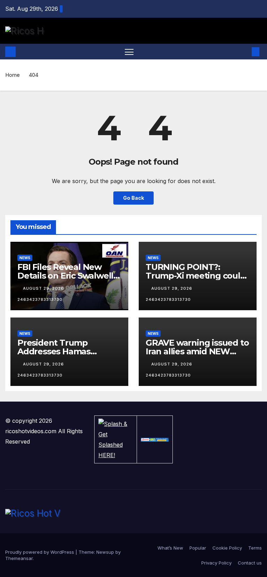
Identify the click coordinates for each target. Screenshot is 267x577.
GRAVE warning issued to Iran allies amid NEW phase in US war (197, 351)
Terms (255, 548)
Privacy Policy (216, 563)
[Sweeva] (155, 439)
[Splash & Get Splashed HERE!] (115, 439)
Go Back (133, 198)
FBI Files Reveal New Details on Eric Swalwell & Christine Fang (69, 275)
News (24, 258)
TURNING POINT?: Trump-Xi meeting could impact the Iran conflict (196, 275)
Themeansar (19, 558)
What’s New (170, 548)
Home (12, 75)
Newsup (105, 552)
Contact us (250, 563)
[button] (244, 51)
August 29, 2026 (44, 288)
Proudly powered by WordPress (40, 552)
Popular (197, 548)
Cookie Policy (227, 548)
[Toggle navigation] (129, 51)
